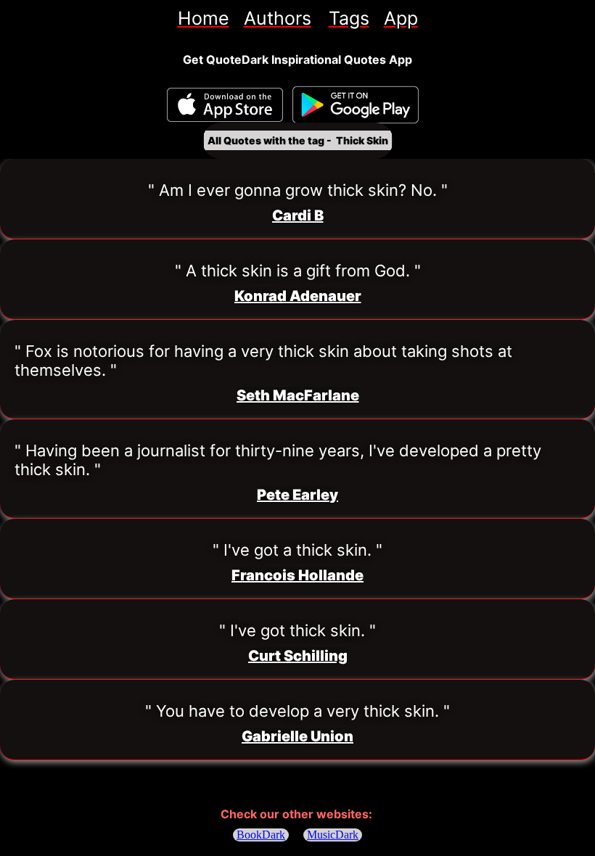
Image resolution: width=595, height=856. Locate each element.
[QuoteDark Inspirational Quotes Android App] (355, 105)
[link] (203, 18)
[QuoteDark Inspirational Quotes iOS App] (225, 105)
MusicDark (332, 834)
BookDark (261, 834)
